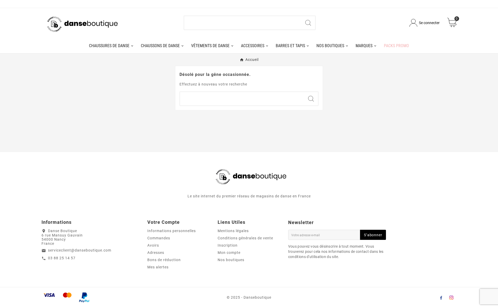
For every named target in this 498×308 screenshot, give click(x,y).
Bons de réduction (164, 260)
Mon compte (229, 252)
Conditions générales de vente (245, 238)
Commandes (158, 238)
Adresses (155, 252)
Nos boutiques (231, 260)
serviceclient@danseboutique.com (79, 250)
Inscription (228, 245)
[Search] (308, 23)
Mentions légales (233, 231)
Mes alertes (158, 267)
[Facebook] (441, 298)
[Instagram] (451, 298)
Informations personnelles (171, 231)
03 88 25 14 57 (61, 258)
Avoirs (153, 245)
